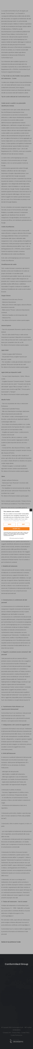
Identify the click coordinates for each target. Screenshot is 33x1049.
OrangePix (21, 538)
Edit (23, 524)
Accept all (16, 528)
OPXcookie (11, 538)
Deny (9, 524)
